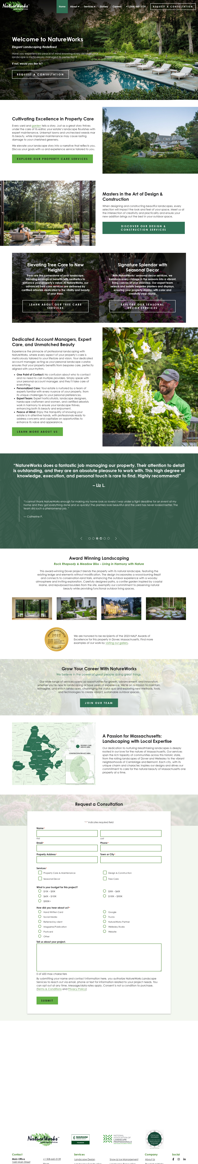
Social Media (50, 917)
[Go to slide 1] (89, 538)
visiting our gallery (117, 642)
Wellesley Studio (116, 926)
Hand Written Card (53, 912)
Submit (47, 1000)
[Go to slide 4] (100, 538)
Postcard (48, 931)
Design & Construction (120, 873)
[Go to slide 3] (96, 538)
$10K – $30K (49, 891)
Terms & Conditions (49, 989)
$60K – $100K (50, 896)
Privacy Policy (77, 989)
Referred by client (52, 921)
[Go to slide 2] (93, 538)
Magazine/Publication (55, 926)
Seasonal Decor (51, 879)
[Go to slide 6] (108, 538)
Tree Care (113, 879)
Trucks (111, 917)
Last (102, 838)
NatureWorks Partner (119, 921)
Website (112, 931)
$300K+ (47, 901)
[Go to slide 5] (104, 538)
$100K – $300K (115, 896)
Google (112, 912)
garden (36, 125)
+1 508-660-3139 (52, 1159)
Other (46, 936)
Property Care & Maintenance (59, 873)
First (38, 838)
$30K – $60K (114, 891)
